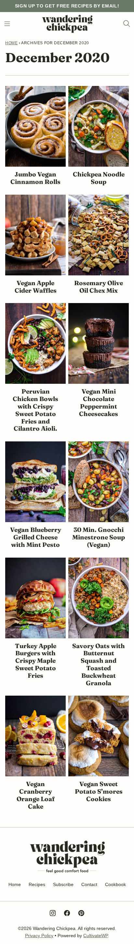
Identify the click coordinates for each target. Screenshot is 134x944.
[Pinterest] (81, 913)
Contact (89, 884)
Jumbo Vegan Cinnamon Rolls (35, 178)
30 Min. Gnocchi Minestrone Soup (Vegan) (98, 537)
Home (11, 43)
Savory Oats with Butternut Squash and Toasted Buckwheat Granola (98, 664)
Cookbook (115, 884)
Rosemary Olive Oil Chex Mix (98, 286)
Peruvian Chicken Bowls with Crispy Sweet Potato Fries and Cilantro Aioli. (35, 409)
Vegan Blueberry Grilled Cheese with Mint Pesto (35, 537)
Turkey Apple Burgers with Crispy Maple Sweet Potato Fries (35, 660)
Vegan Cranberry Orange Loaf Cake (36, 795)
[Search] (127, 24)
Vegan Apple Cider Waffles (36, 286)
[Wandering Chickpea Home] (67, 24)
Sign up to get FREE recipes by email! (67, 5)
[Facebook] (67, 913)
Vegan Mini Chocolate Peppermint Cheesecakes (98, 402)
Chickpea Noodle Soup (99, 178)
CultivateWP (95, 935)
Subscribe (63, 884)
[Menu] (7, 24)
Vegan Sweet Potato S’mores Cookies (99, 791)
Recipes (37, 884)
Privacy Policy (39, 935)
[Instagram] (53, 913)
